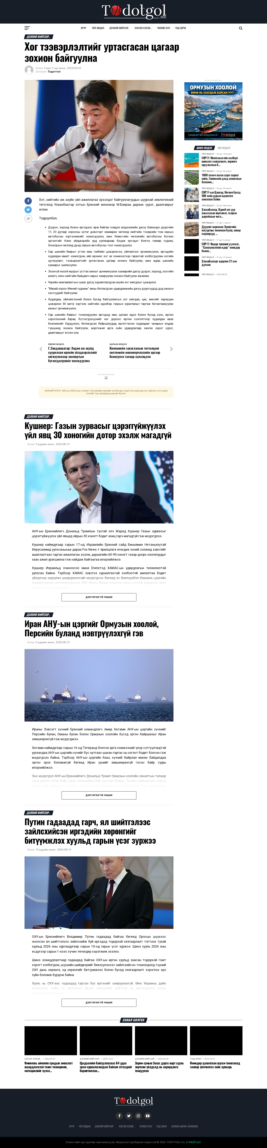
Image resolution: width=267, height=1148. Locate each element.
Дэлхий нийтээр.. (119, 28)
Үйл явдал (98, 28)
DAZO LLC (195, 1142)
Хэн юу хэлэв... (143, 28)
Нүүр (83, 28)
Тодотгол (54, 71)
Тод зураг (180, 28)
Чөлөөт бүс (163, 28)
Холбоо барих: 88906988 (184, 1126)
